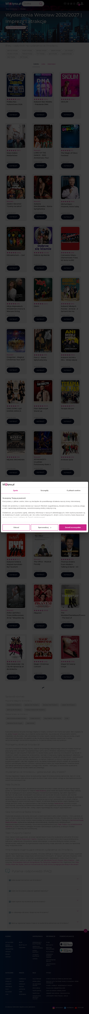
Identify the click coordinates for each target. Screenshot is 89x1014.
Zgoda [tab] (15, 490)
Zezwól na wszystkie (73, 527)
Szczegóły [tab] (45, 490)
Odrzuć (16, 527)
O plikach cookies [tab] (73, 490)
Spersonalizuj (43, 527)
